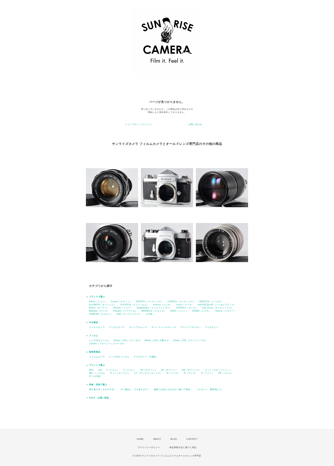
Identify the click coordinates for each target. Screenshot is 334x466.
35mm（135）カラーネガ (127, 340)
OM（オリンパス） (191, 370)
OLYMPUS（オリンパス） (102, 304)
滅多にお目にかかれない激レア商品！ (173, 389)
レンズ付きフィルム (99, 340)
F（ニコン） (112, 370)
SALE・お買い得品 (99, 398)
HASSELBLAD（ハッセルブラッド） (217, 304)
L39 (100, 370)
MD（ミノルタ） (97, 373)
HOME (140, 439)
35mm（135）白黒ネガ (156, 340)
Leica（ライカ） (185, 304)
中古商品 (93, 322)
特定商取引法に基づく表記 (183, 447)
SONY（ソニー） (179, 311)
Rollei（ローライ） (99, 308)
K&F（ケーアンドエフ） (129, 314)
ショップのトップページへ (138, 124)
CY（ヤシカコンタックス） (148, 373)
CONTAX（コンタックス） (181, 301)
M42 (91, 370)
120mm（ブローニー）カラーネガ (106, 343)
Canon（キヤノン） (121, 301)
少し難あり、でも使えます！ (135, 389)
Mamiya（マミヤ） (99, 311)
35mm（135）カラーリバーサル (189, 340)
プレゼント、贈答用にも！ (210, 389)
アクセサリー (211, 327)
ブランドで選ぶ (97, 296)
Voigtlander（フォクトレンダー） (154, 308)
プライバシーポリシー (148, 447)
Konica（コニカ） (162, 304)
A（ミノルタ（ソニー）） (218, 370)
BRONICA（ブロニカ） (154, 311)
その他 (149, 314)
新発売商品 (94, 352)
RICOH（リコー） (122, 308)
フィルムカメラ (97, 327)
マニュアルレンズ (138, 327)
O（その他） (95, 376)
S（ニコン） (129, 370)
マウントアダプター (190, 327)
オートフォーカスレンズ (163, 327)
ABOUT (157, 439)
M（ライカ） (173, 373)
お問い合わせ (195, 124)
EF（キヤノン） (169, 370)
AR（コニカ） (225, 373)
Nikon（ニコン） (98, 301)
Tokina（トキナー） (225, 311)
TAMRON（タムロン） (101, 314)
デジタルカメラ (117, 327)
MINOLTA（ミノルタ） (211, 301)
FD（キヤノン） (148, 370)
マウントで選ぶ (97, 365)
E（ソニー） (207, 373)
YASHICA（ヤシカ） (187, 308)
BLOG (173, 439)
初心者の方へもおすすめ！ (102, 389)
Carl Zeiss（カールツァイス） (217, 308)
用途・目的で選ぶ (98, 384)
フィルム (93, 335)
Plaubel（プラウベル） (125, 311)
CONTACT (191, 439)
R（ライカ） (190, 373)
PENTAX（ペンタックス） (149, 301)
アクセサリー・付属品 (145, 357)
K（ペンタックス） (120, 373)
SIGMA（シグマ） (201, 311)
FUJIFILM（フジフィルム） (134, 304)
